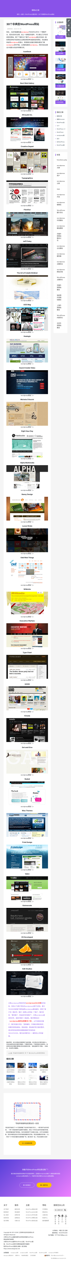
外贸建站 (45, 1209)
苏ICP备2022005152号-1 (57, 1255)
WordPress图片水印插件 (60, 145)
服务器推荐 (45, 1220)
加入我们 (6, 1215)
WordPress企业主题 (31, 1212)
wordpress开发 (61, 196)
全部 (22, 14)
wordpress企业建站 (61, 247)
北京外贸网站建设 (59, 325)
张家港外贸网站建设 (59, 297)
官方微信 (58, 1220)
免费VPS (17, 1255)
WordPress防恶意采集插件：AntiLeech (60, 122)
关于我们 (6, 1209)
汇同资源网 (33, 1255)
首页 (18, 14)
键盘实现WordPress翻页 (59, 116)
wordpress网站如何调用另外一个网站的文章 (59, 135)
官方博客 (6, 1220)
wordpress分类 (61, 182)
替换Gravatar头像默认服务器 (60, 119)
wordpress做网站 (61, 204)
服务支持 (17, 1209)
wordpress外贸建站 (61, 219)
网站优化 (45, 1212)
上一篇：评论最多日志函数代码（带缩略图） (17, 1053)
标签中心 (45, 1217)
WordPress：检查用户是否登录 (60, 132)
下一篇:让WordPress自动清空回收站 (36, 1053)
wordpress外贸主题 (31, 1215)
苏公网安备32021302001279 (58, 1258)
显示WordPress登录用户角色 (59, 139)
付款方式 (17, 1220)
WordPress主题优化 (61, 278)
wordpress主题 (14, 1252)
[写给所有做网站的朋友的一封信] (27, 1111)
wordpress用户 (61, 174)
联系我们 (6, 1212)
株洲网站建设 (25, 1255)
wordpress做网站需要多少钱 (20, 1021)
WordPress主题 (19, 1241)
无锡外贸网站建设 (59, 287)
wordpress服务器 (61, 255)
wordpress (25, 32)
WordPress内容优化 (61, 316)
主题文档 (45, 1215)
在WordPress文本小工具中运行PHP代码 (60, 142)
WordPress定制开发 (12, 1244)
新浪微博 (55, 1220)
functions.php (62, 160)
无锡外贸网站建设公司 (59, 237)
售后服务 (17, 1212)
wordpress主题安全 (61, 263)
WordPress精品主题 (31, 1209)
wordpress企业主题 (33, 1003)
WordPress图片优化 (61, 211)
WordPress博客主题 (31, 1217)
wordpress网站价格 (61, 271)
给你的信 (6, 1217)
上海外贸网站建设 (59, 307)
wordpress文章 (61, 167)
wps (58, 189)
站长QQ (62, 1219)
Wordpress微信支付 (8, 1255)
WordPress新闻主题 (31, 1220)
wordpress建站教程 (61, 227)
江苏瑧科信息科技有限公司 (26, 1232)
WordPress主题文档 (31, 14)
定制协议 (17, 1217)
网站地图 (65, 1220)
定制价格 (17, 1215)
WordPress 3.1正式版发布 (60, 129)
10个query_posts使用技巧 (60, 126)
